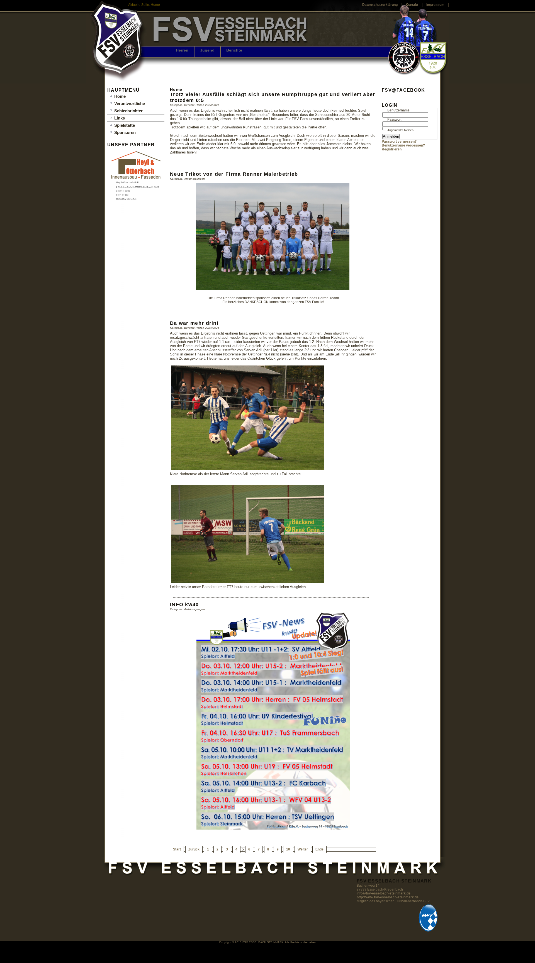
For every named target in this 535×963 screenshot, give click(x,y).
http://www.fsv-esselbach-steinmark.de (388, 897)
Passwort (394, 119)
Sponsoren (125, 132)
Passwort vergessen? (399, 141)
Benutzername (398, 110)
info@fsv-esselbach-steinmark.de (383, 893)
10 (288, 849)
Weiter (303, 849)
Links (119, 118)
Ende (319, 849)
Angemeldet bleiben (400, 130)
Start (177, 849)
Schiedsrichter (128, 110)
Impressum (435, 5)
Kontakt (412, 5)
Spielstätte (124, 125)
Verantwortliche (129, 103)
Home (120, 96)
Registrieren (392, 149)
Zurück (194, 849)
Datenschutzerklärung (380, 5)
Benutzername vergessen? (403, 145)
